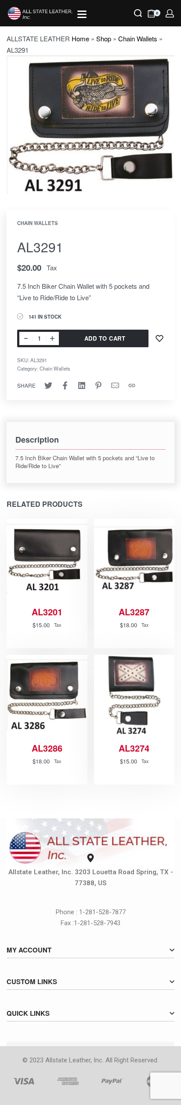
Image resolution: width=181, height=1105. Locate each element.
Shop (103, 38)
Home (80, 38)
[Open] (82, 14)
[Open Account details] (169, 13)
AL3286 (47, 748)
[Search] (138, 13)
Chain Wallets (137, 38)
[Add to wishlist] (159, 338)
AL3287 (134, 612)
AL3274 (134, 748)
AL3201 (47, 612)
